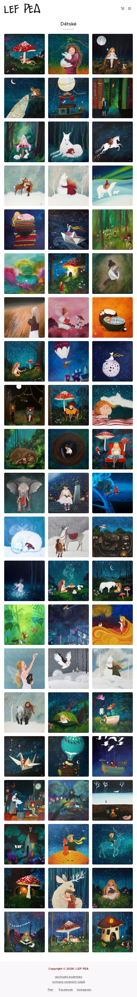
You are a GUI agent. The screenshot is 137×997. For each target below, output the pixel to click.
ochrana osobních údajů (68, 982)
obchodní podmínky (68, 977)
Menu (129, 8)
